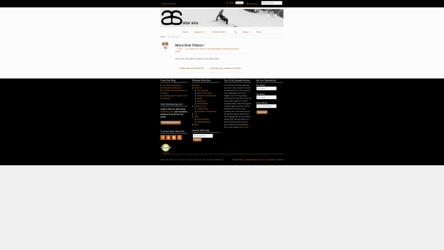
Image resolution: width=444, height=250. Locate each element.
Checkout (253, 4)
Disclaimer (271, 160)
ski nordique (225, 49)
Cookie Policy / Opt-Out (255, 160)
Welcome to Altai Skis (172, 88)
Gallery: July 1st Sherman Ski (191, 68)
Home (185, 32)
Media (199, 98)
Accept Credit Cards (165, 153)
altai (187, 49)
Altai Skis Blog (203, 119)
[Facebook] (162, 137)
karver (192, 49)
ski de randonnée (214, 49)
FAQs (258, 32)
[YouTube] (168, 137)
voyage (177, 51)
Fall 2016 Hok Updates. (172, 85)
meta (197, 49)
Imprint (280, 160)
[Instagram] (179, 137)
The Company (202, 90)
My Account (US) (169, 4)
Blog (245, 32)
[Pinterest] (174, 137)
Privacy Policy (202, 103)
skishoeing (235, 49)
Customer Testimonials (207, 96)
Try (235, 32)
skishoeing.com (167, 112)
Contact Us (201, 101)
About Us (198, 32)
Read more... (244, 127)
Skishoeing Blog (203, 122)
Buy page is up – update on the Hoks (226, 68)
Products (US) (218, 32)
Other (180, 49)
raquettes (203, 49)
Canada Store (202, 109)
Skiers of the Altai (204, 93)
